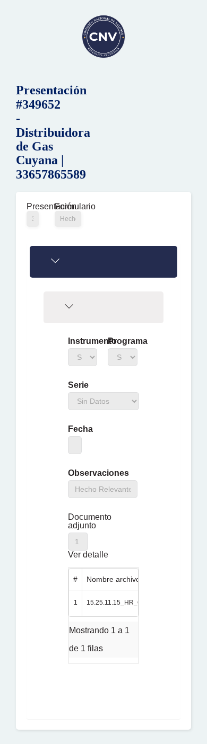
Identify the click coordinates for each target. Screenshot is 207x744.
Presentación (33, 206)
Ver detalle (88, 555)
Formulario (68, 206)
